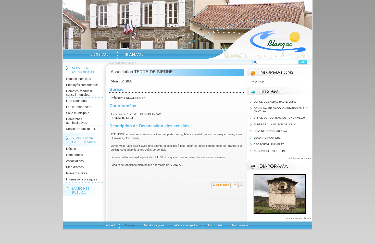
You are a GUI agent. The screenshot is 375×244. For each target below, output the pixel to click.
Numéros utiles (76, 173)
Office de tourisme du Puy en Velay (280, 117)
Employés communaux (82, 85)
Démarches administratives (76, 121)
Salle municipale (77, 113)
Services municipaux (80, 129)
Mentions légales (154, 225)
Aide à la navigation (186, 225)
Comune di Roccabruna (270, 131)
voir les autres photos (298, 218)
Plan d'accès (75, 167)
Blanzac (134, 54)
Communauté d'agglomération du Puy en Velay (281, 110)
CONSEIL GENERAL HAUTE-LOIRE (275, 101)
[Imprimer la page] (241, 187)
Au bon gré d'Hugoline (270, 151)
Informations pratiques (81, 179)
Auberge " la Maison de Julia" (275, 124)
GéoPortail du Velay (269, 144)
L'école (71, 149)
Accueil (260, 40)
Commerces (74, 155)
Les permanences (78, 107)
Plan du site (215, 225)
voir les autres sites (300, 158)
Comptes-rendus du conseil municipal (80, 92)
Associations (75, 161)
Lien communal (77, 101)
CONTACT (100, 54)
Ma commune (240, 225)
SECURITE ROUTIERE (267, 137)
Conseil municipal (78, 79)
